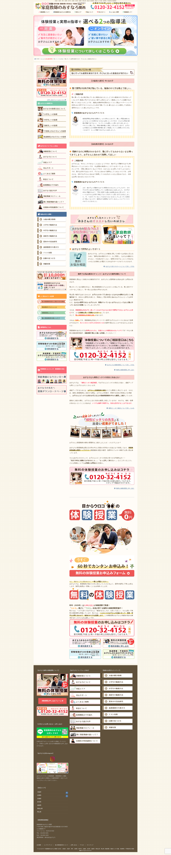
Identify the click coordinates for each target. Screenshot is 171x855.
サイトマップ (90, 845)
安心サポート (101, 12)
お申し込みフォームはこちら (56, 100)
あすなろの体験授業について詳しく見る (120, 365)
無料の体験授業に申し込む (125, 370)
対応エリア (78, 12)
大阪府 (39, 792)
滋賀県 (39, 805)
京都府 (39, 798)
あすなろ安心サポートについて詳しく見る (120, 266)
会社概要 (39, 845)
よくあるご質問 (114, 12)
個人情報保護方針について (61, 845)
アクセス (82, 845)
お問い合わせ (74, 845)
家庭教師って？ (128, 12)
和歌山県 (40, 808)
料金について (89, 12)
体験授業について (45, 12)
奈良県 (39, 802)
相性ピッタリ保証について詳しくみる (121, 408)
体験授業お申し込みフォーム (52, 701)
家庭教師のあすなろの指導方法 (62, 12)
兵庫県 (39, 795)
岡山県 (39, 812)
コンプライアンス (48, 845)
